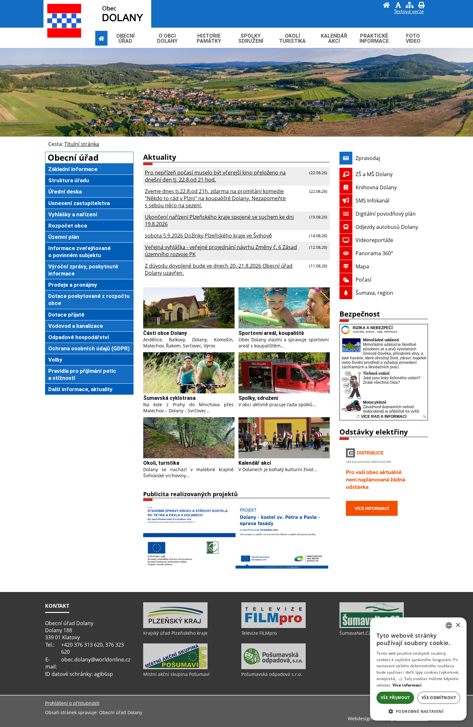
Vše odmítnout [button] (439, 697)
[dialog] (418, 669)
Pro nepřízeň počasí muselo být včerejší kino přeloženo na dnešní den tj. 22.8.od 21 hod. (215, 176)
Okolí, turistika (161, 463)
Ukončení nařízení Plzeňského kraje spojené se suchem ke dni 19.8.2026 (219, 220)
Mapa (362, 266)
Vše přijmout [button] (395, 697)
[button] (418, 711)
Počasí (363, 279)
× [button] (457, 625)
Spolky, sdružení (258, 398)
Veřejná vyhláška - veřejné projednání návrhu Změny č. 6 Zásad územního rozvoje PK (221, 251)
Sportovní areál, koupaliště (271, 333)
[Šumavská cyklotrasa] (189, 372)
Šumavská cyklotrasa (169, 398)
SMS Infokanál (372, 200)
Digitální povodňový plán (386, 213)
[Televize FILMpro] (273, 626)
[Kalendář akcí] (284, 437)
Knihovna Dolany (376, 187)
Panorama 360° (374, 253)
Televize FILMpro (259, 633)
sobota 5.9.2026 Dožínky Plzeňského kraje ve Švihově (208, 235)
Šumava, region (374, 292)
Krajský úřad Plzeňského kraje (175, 633)
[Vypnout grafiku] (398, 6)
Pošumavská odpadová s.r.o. (271, 674)
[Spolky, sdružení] (284, 372)
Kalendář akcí (254, 463)
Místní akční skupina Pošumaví (176, 674)
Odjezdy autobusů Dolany (387, 226)
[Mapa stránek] (409, 6)
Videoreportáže (374, 240)
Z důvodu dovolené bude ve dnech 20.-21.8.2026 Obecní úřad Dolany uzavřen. (218, 269)
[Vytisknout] (421, 6)
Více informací (407, 685)
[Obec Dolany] (108, 13)
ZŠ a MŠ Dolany (374, 174)
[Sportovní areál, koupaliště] (284, 307)
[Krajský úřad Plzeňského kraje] (175, 626)
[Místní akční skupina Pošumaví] (175, 667)
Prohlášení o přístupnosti (72, 703)
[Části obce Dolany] (189, 307)
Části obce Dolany (165, 333)
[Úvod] (386, 6)
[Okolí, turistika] (189, 437)
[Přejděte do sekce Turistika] (101, 38)
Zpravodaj (368, 158)
